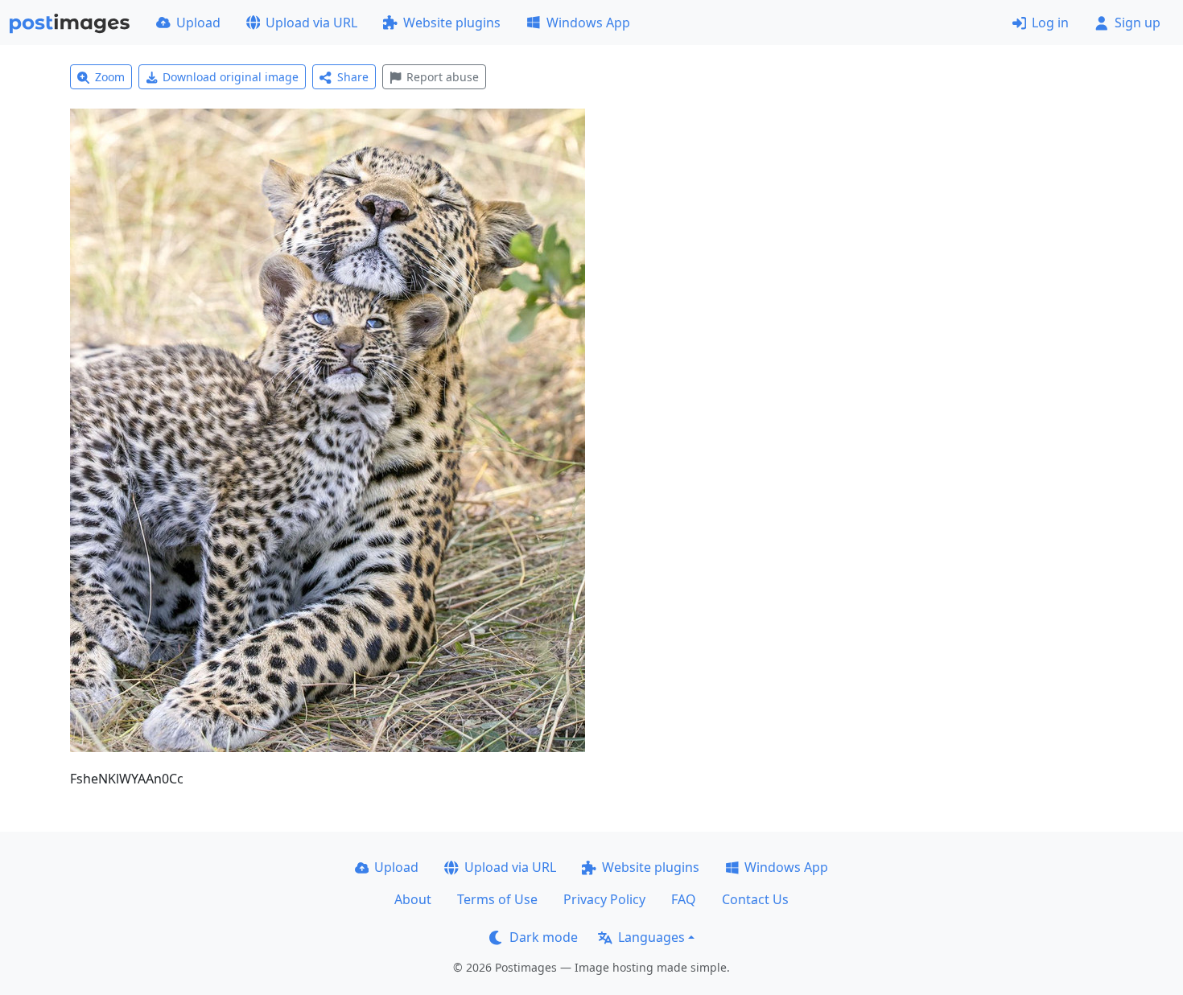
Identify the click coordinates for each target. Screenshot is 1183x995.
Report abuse (442, 76)
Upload (198, 22)
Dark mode (543, 937)
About (412, 899)
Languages (651, 937)
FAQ (683, 899)
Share (353, 76)
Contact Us (755, 899)
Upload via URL (311, 22)
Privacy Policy (604, 899)
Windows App (588, 22)
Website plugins (452, 22)
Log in (1050, 22)
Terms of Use (497, 899)
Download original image (231, 76)
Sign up (1137, 22)
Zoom (110, 76)
